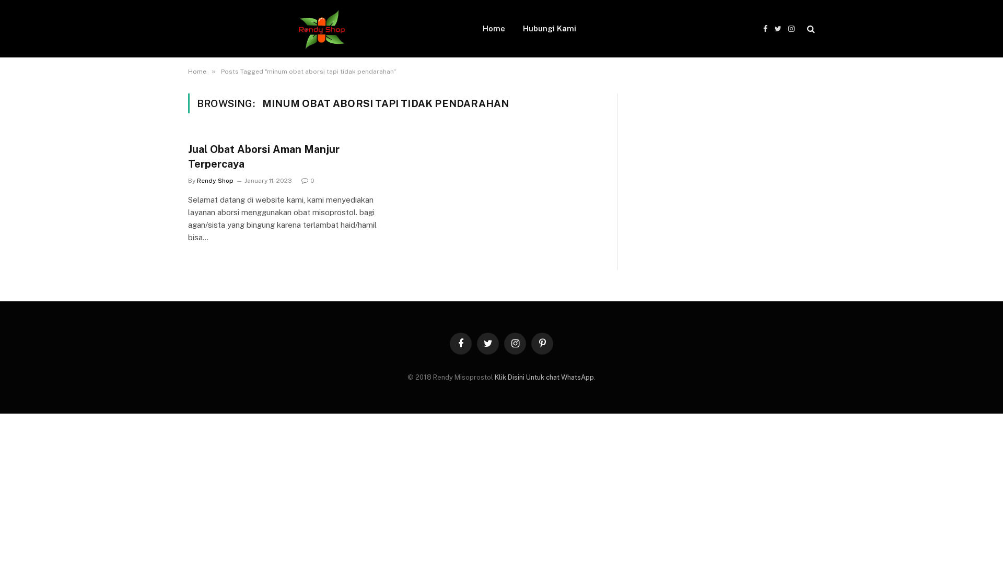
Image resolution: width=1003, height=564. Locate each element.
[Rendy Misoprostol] (322, 28)
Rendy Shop (215, 180)
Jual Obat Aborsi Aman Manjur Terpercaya (264, 156)
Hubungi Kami (549, 28)
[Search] (810, 29)
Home (494, 28)
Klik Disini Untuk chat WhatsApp (544, 377)
